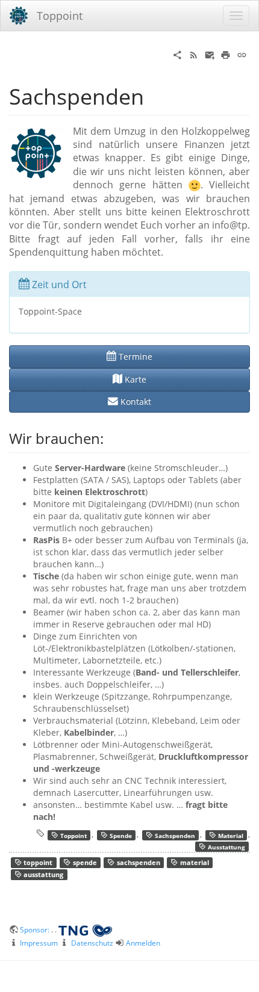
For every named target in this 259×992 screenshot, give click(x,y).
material (193, 863)
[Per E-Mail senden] (210, 54)
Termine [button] (134, 356)
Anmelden (143, 942)
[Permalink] (242, 54)
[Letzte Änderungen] (194, 54)
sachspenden (137, 863)
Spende (120, 835)
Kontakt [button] (134, 401)
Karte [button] (134, 379)
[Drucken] (225, 54)
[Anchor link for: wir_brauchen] (111, 437)
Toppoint (72, 835)
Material (229, 835)
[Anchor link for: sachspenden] (155, 95)
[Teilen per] (177, 54)
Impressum (39, 942)
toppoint (37, 863)
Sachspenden (174, 835)
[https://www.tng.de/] (85, 929)
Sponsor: (35, 929)
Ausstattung (225, 846)
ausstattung (42, 875)
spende (84, 863)
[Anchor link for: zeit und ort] (91, 283)
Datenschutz (92, 942)
